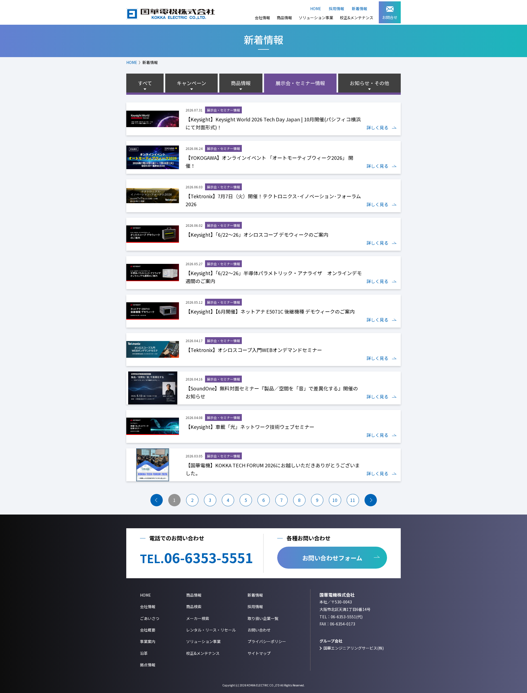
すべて (145, 82)
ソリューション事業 (316, 17)
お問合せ (389, 17)
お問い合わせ (259, 630)
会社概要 (147, 630)
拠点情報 (147, 664)
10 (334, 500)
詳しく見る (377, 127)
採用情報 (336, 8)
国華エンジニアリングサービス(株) (353, 648)
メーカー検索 (197, 618)
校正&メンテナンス (356, 17)
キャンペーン (191, 82)
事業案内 (147, 641)
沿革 (144, 653)
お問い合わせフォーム (332, 557)
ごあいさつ (149, 618)
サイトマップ (259, 653)
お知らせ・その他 (369, 82)
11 (352, 500)
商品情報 (284, 17)
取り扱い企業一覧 (263, 618)
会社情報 (262, 17)
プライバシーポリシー (267, 641)
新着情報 (359, 8)
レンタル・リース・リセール (211, 630)
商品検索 (193, 606)
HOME (315, 8)
